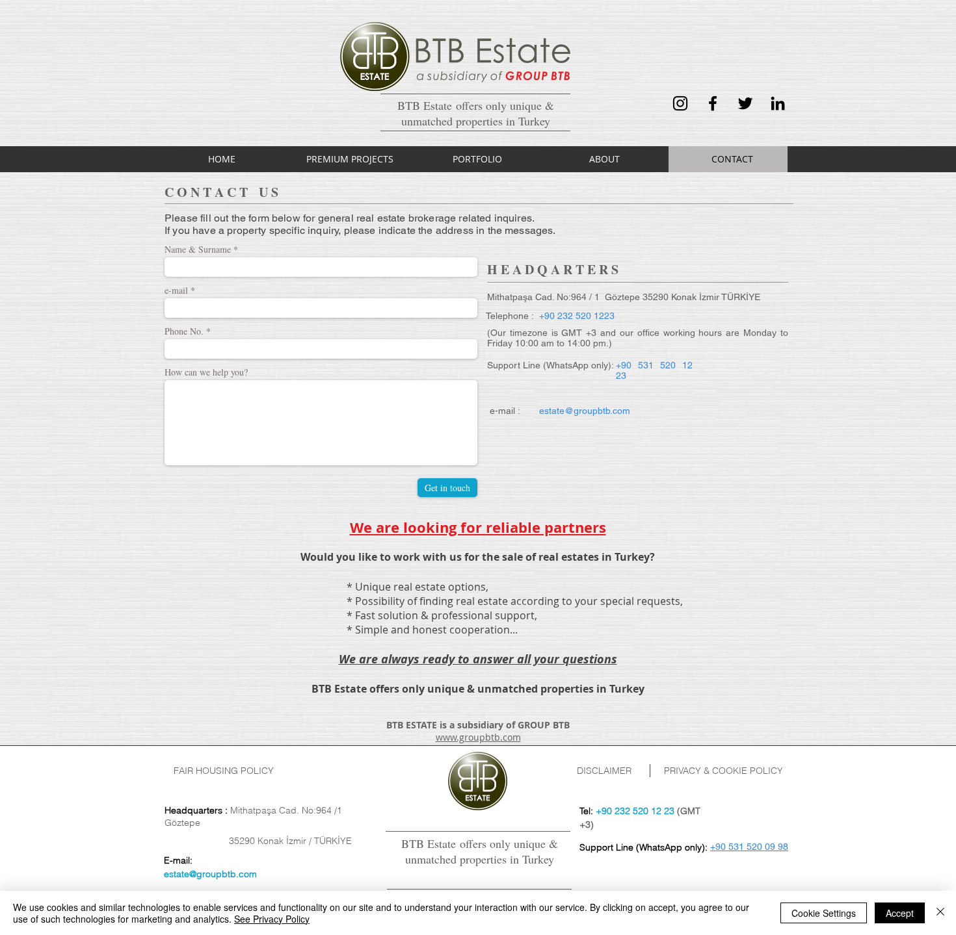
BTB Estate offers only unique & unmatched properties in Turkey (479, 851)
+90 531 (727, 846)
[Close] (940, 913)
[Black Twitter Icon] (745, 103)
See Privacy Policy (272, 918)
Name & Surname (198, 249)
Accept (900, 912)
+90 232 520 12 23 (635, 811)
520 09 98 (766, 846)
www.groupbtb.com (478, 737)
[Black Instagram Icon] (680, 103)
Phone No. (184, 331)
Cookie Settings (823, 912)
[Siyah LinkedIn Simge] (778, 103)
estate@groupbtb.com (210, 874)
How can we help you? (206, 372)
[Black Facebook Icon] (713, 103)
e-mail (176, 290)
